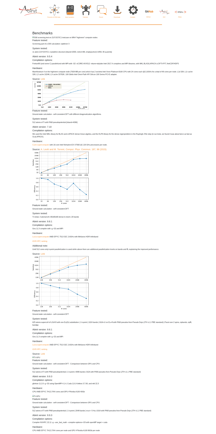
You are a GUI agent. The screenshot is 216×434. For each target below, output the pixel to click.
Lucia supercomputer (40, 237)
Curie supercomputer (40, 145)
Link (43, 79)
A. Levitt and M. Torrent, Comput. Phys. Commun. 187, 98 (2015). (74, 149)
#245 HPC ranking (39, 241)
